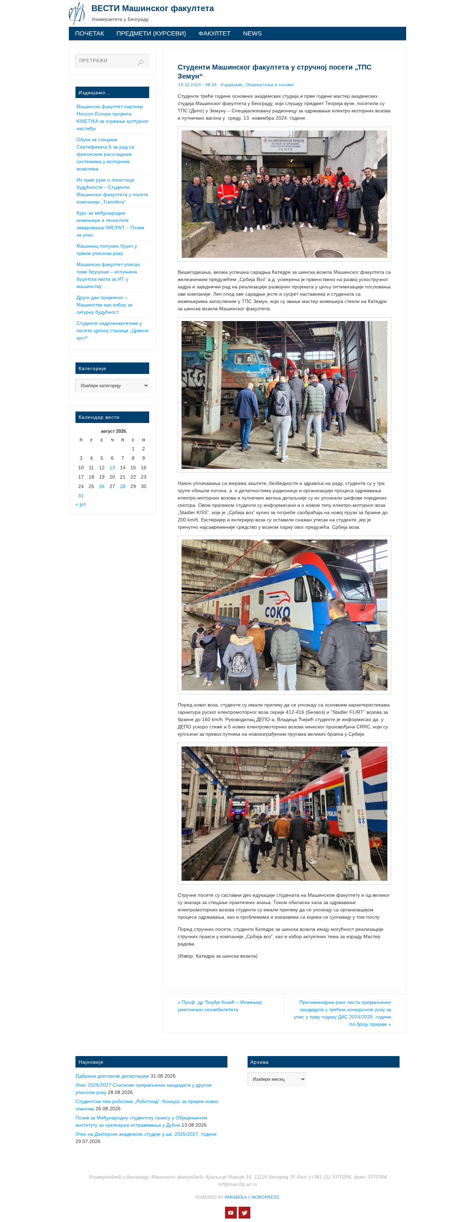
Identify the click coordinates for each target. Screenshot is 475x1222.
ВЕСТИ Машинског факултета (152, 8)
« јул (80, 504)
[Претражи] (140, 62)
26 (102, 486)
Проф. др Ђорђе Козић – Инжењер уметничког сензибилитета (220, 1005)
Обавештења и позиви (269, 84)
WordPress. (265, 1197)
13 (112, 467)
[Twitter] (244, 1213)
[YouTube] (231, 1213)
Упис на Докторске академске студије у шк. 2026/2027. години (146, 1134)
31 (81, 495)
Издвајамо (231, 84)
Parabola (236, 1197)
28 (123, 486)
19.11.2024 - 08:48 (197, 84)
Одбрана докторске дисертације (112, 1076)
